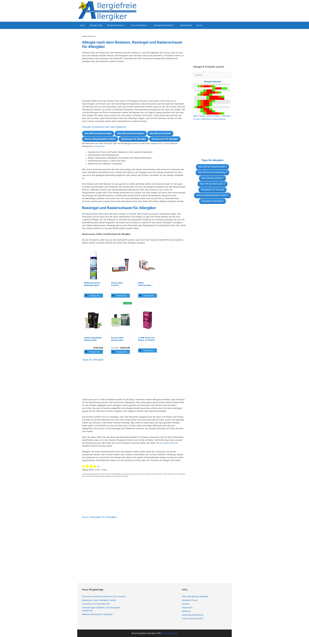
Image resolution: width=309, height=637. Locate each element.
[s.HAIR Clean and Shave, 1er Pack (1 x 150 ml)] (147, 320)
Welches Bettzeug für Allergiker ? (98, 614)
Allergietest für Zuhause (212, 189)
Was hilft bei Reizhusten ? (212, 184)
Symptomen (99, 146)
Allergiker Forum (190, 600)
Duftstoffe (173, 443)
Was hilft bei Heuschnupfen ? (212, 167)
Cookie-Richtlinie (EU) (192, 618)
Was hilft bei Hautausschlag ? (212, 172)
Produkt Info (95, 296)
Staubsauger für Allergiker (133, 139)
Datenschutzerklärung (192, 615)
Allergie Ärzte (186, 25)
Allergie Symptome (115, 25)
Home (82, 25)
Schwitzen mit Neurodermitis (96, 604)
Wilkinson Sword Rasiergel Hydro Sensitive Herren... (93, 284)
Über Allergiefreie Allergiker (195, 596)
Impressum (187, 607)
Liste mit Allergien (138, 25)
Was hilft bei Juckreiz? (160, 133)
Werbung (186, 611)
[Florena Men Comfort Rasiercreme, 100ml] (120, 265)
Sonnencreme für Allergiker (165, 139)
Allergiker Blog (96, 25)
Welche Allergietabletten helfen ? (212, 195)
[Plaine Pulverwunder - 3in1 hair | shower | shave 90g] (147, 265)
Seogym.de (172, 633)
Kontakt (185, 604)
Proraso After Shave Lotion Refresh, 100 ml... (119, 338)
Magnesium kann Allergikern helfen (99, 600)
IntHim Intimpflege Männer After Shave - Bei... (93, 338)
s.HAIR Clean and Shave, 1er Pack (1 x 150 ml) (146, 338)
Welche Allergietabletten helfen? (100, 139)
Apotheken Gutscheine (212, 201)
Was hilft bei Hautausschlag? (98, 133)
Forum (199, 25)
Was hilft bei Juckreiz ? (212, 178)
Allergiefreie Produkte (163, 25)
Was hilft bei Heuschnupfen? (130, 133)
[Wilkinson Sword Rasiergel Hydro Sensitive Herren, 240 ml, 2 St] (93, 265)
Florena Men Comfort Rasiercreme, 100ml (117, 284)
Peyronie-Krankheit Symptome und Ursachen (104, 596)
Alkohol (159, 443)
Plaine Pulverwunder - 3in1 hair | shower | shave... (147, 284)
